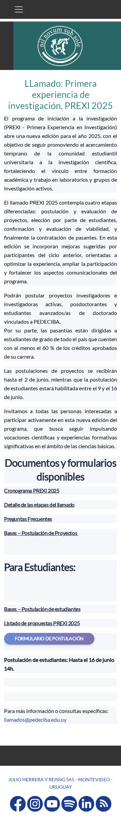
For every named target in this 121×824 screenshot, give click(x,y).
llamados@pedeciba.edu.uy (35, 719)
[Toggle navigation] (18, 9)
